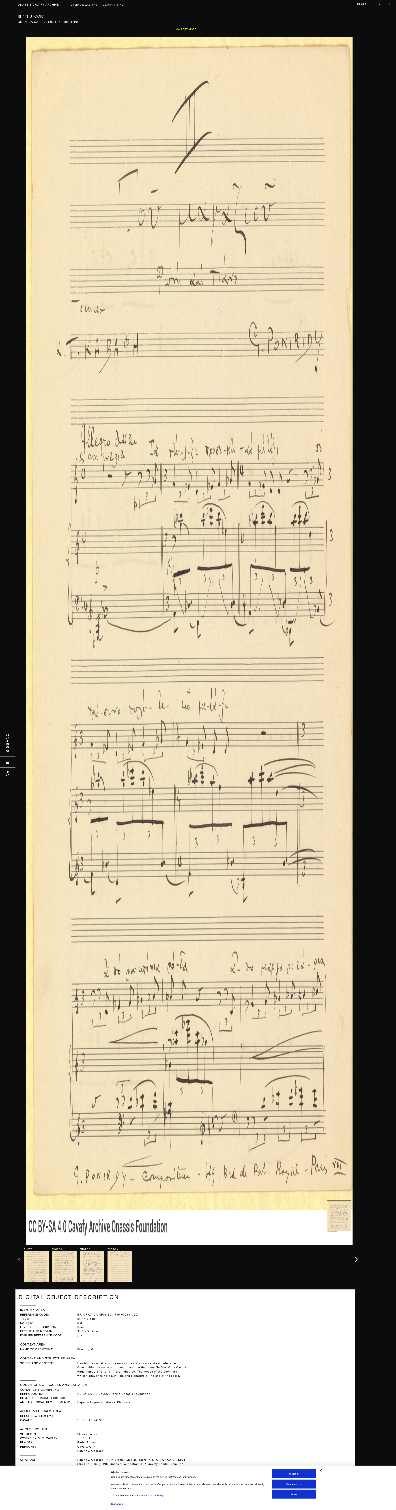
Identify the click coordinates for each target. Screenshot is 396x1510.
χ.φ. (80, 1335)
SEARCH (364, 3)
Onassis (8, 743)
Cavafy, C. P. (87, 1446)
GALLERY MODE (186, 29)
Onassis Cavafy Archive (38, 4)
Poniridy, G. (86, 1349)
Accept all (293, 1473)
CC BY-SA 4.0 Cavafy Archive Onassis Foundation (113, 1393)
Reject (294, 1494)
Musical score (87, 1433)
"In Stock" (84, 1438)
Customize (117, 1504)
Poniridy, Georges (90, 1450)
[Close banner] (321, 1470)
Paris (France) (87, 1442)
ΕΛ (8, 773)
